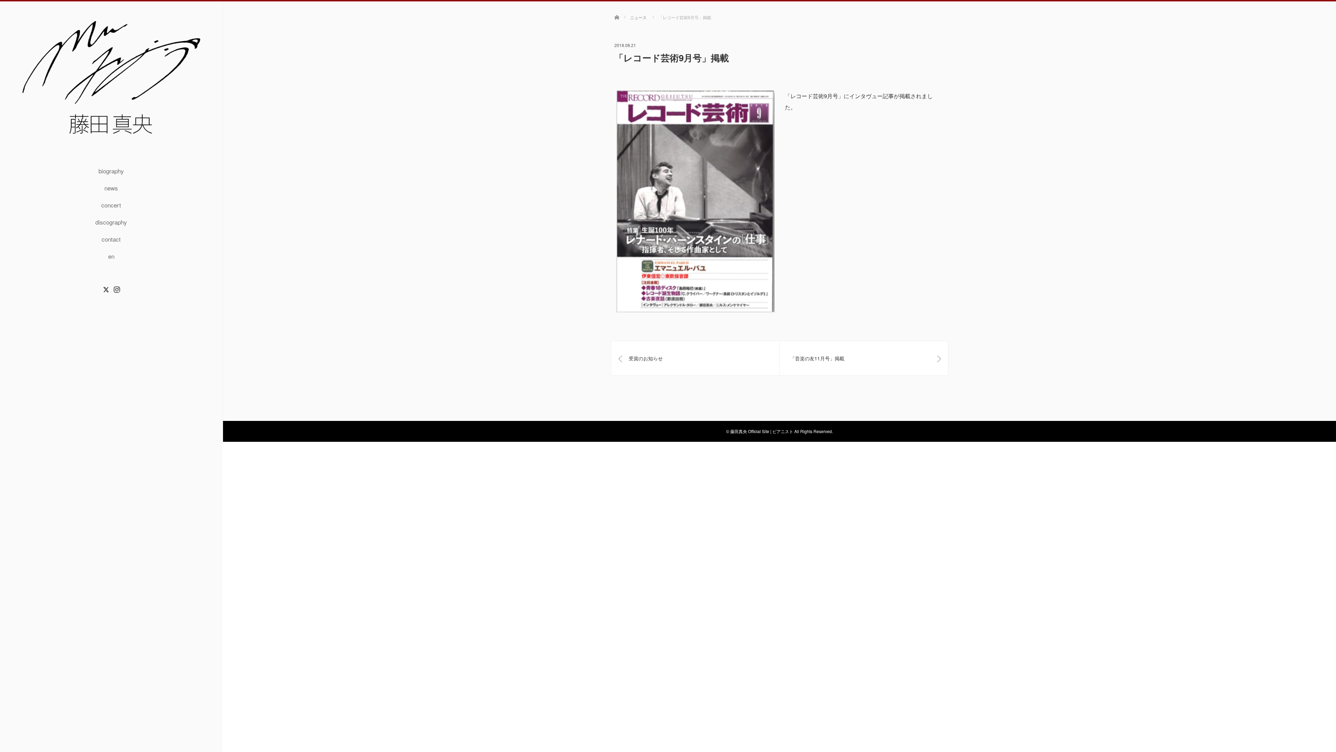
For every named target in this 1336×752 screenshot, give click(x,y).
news (111, 187)
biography (111, 170)
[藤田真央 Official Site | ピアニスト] (111, 138)
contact (111, 239)
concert (111, 205)
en (111, 256)
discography (111, 222)
